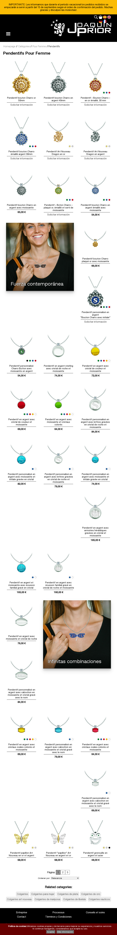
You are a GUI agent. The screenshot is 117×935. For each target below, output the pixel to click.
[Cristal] (109, 361)
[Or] (69, 146)
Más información (65, 932)
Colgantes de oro (90, 894)
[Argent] (72, 146)
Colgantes (22, 894)
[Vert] (104, 93)
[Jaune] (106, 361)
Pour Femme (39, 46)
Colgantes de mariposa (47, 899)
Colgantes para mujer (42, 894)
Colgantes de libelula (74, 899)
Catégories (24, 46)
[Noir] (101, 307)
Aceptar (51, 932)
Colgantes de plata (67, 894)
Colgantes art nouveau (19, 899)
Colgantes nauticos (99, 899)
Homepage (9, 46)
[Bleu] (106, 93)
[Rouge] (109, 93)
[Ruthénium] (109, 848)
